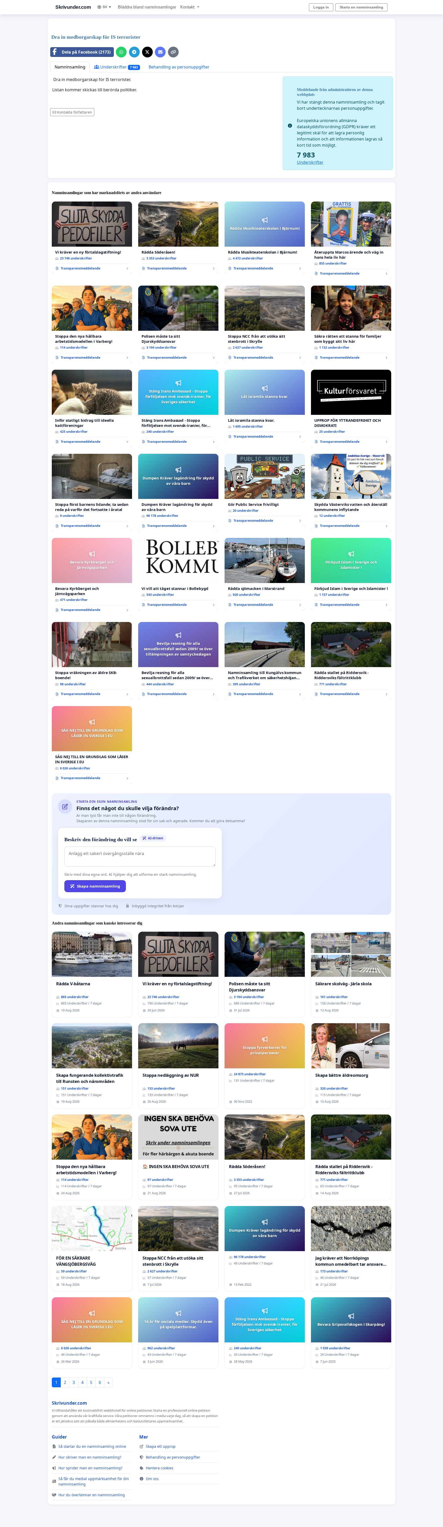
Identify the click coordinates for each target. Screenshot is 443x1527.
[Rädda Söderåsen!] (178, 238)
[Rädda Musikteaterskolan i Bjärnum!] (265, 238)
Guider (59, 1437)
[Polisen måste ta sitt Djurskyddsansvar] (178, 325)
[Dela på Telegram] (134, 52)
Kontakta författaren (74, 112)
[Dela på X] (147, 52)
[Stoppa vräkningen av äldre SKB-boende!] (92, 661)
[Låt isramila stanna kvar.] (265, 406)
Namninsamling (70, 67)
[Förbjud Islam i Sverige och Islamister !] (351, 574)
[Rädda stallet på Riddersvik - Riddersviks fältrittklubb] (351, 661)
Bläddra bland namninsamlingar (147, 7)
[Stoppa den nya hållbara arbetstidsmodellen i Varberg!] (92, 325)
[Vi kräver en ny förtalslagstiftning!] (92, 238)
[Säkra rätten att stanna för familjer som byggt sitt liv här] (351, 325)
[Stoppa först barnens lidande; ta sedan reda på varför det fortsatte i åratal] (92, 493)
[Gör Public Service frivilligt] (265, 490)
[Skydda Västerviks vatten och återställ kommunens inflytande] (351, 493)
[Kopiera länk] (173, 52)
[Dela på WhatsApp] (121, 52)
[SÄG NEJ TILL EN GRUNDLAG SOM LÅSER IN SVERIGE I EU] (92, 745)
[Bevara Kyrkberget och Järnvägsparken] (92, 577)
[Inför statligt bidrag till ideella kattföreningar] (92, 409)
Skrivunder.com (73, 7)
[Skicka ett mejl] (160, 52)
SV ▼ (107, 7)
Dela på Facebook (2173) (86, 52)
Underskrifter (118, 67)
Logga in (321, 7)
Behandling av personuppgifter (179, 67)
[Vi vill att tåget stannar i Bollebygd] (178, 574)
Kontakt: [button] (188, 7)
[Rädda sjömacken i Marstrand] (265, 574)
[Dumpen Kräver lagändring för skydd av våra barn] (178, 493)
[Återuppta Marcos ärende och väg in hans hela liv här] (351, 240)
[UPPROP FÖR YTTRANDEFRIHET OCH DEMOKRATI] (351, 409)
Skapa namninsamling (98, 886)
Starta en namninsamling (361, 7)
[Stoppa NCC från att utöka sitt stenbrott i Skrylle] (265, 325)
